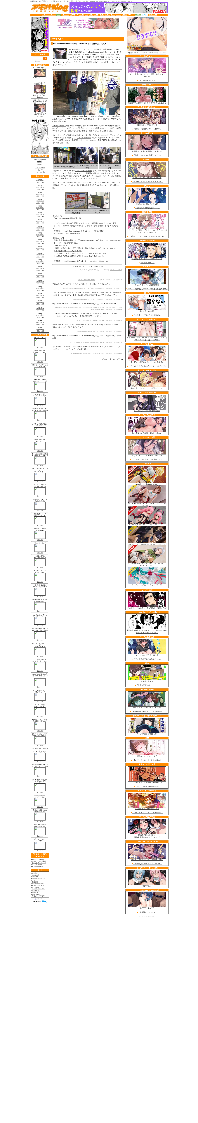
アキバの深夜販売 (107, 55)
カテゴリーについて (97, 267)
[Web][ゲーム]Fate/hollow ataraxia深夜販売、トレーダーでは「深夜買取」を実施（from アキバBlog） (86, 307)
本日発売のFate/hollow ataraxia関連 (74, 288)
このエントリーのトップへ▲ (112, 359)
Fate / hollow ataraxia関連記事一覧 (68, 218)
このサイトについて (79, 267)
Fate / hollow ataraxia (90, 52)
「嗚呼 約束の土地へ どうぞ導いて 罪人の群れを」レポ (77, 248)
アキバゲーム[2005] (116, 270)
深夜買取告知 (70, 243)
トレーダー (58, 243)
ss (63, 121)
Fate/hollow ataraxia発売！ (81, 299)
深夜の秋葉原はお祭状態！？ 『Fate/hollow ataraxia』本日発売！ (79, 240)
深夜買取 (57, 121)
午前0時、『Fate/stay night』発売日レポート (71, 261)
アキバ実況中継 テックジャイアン (68, 251)
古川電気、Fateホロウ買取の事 (79, 342)
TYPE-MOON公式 (61, 246)
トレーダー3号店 (99, 119)
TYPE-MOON (76, 60)
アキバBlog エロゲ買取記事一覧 (67, 234)
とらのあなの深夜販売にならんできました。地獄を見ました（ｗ (79, 256)
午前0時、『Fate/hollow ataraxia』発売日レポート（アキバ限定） (79, 231)
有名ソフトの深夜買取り (84, 320)
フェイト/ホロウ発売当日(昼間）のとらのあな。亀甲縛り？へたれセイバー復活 (85, 223)
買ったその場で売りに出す (86, 280)
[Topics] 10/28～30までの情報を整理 (80, 353)
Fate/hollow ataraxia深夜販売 (86, 331)
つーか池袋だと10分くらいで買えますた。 (70, 253)
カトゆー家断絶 (114, 240)
